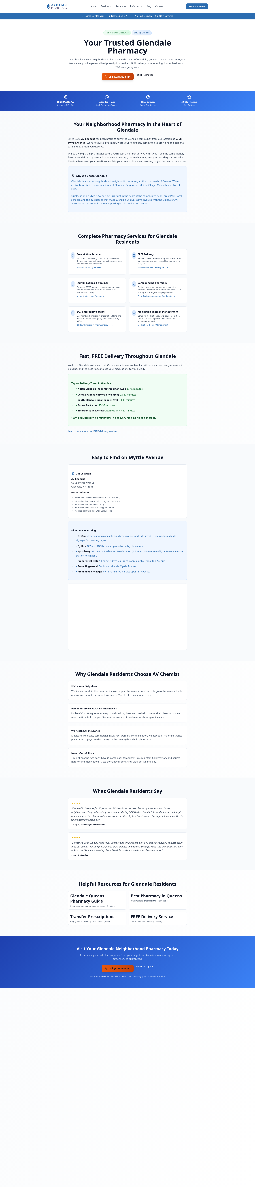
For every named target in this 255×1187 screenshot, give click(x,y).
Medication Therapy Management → (154, 325)
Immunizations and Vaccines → (91, 296)
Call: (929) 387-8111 (119, 76)
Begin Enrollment (197, 6)
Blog (148, 6)
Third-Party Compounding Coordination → (156, 296)
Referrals (134, 6)
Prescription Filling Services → (90, 267)
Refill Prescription (145, 74)
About (93, 6)
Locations (121, 6)
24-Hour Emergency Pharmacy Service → (95, 325)
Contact (159, 6)
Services (105, 6)
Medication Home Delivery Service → (154, 267)
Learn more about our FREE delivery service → (94, 431)
